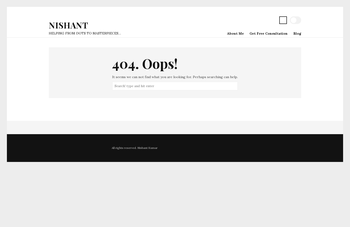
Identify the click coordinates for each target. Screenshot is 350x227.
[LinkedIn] (265, 20)
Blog (297, 33)
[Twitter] (242, 20)
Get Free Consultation (269, 33)
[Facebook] (250, 20)
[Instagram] (257, 20)
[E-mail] (272, 20)
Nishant (68, 25)
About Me (235, 33)
